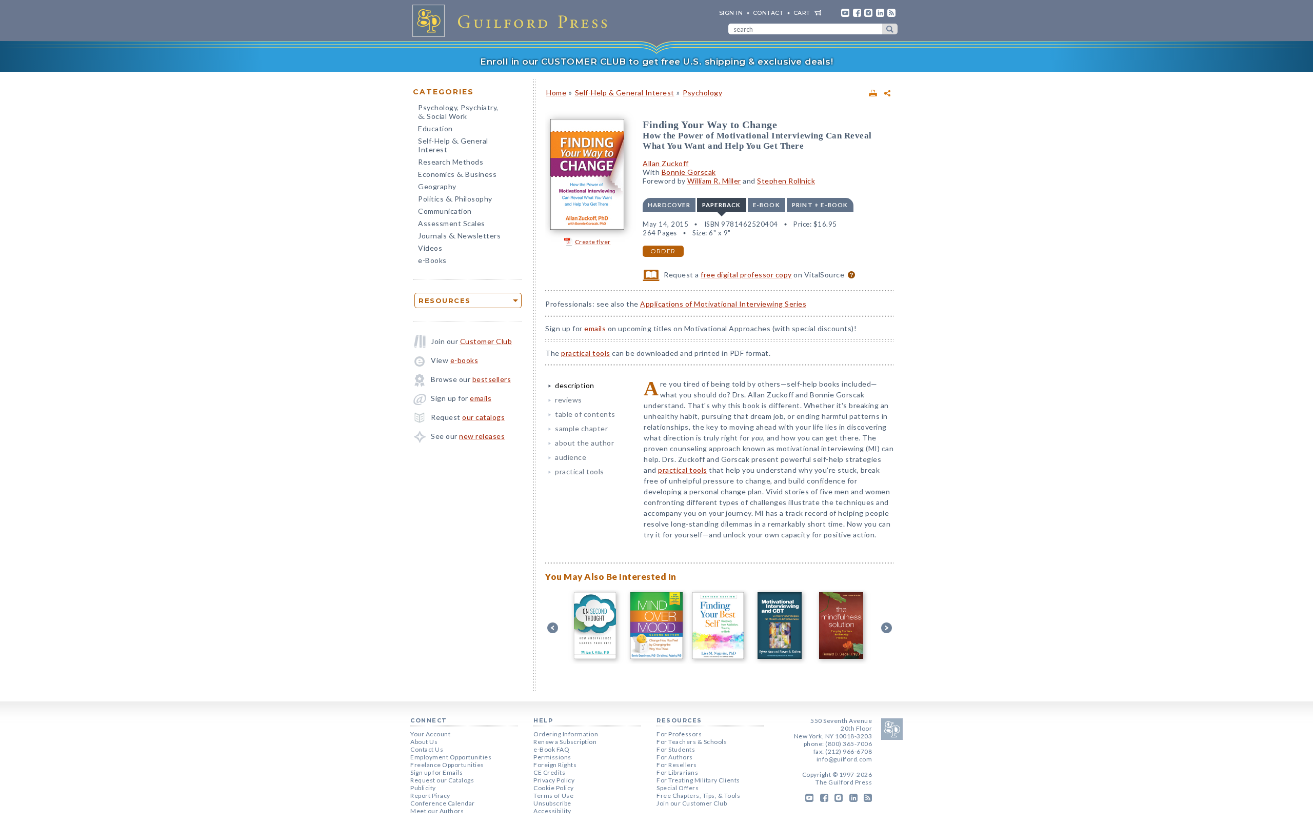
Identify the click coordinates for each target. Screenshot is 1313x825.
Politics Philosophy (455, 199)
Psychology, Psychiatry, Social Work (458, 113)
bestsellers (491, 379)
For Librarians (677, 772)
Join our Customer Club (691, 803)
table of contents (585, 414)
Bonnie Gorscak (689, 172)
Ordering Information (565, 734)
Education (435, 128)
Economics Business (457, 175)
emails (480, 398)
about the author (584, 442)
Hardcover (669, 205)
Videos (430, 248)
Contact (768, 12)
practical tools (585, 353)
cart (801, 12)
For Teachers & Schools (691, 742)
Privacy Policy (553, 780)
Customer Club (486, 341)
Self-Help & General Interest (624, 92)
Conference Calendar (442, 803)
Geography (437, 186)
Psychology (702, 92)
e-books (464, 360)
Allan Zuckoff (666, 163)
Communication (445, 211)
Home (556, 92)
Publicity (423, 788)
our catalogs (483, 417)
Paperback (721, 205)
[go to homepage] (512, 20)
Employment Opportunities (450, 757)
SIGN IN (731, 12)
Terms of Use (553, 795)
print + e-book (820, 205)
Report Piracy (430, 795)
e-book (766, 205)
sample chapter (581, 428)
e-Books (432, 260)
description (574, 385)
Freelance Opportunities (447, 765)
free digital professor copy (746, 274)
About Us (423, 742)
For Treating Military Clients (698, 780)
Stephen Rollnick (786, 180)
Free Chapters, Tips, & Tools (698, 795)
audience (570, 457)
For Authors (674, 757)
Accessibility (552, 811)
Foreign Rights (554, 765)
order (663, 251)
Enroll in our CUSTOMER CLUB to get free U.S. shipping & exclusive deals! (656, 61)
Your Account (430, 734)
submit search (890, 29)
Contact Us (426, 749)
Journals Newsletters (459, 236)
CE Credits (549, 772)
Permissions (552, 757)
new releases (482, 436)
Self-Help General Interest (453, 145)
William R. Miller (714, 180)
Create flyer (593, 242)
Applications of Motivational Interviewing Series (723, 303)
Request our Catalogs (442, 780)
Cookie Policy (553, 788)
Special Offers (677, 788)
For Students (675, 749)
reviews (568, 399)
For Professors (679, 734)
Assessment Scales (451, 223)
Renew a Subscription (564, 742)
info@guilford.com (844, 759)
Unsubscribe (552, 803)
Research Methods (450, 161)
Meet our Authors (437, 811)
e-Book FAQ (551, 749)
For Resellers (676, 765)
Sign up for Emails (436, 772)
